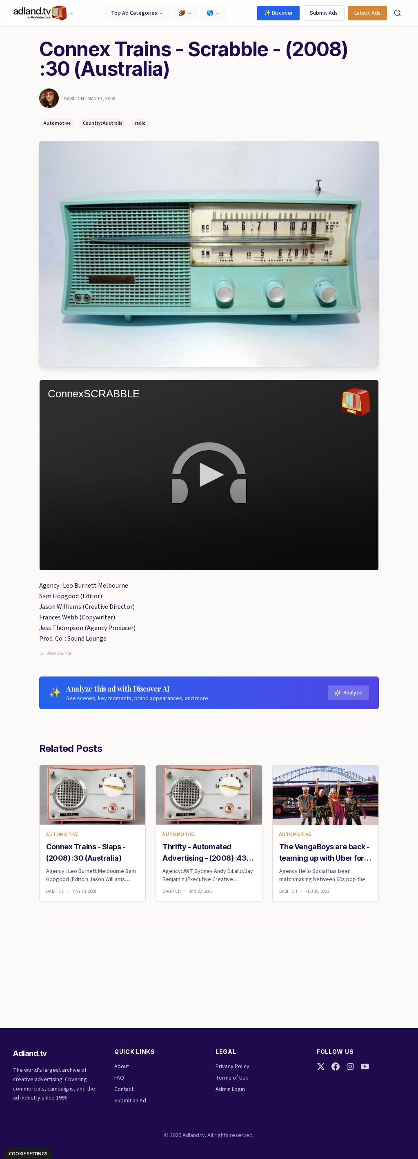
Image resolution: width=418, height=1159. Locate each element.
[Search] (397, 13)
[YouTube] (365, 1066)
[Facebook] (335, 1066)
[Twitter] (321, 1066)
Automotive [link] (62, 834)
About (121, 1066)
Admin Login (230, 1089)
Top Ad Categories (134, 13)
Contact (123, 1089)
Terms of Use (232, 1078)
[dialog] (28, 1153)
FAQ (119, 1078)
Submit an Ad (130, 1101)
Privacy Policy (232, 1066)
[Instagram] (350, 1066)
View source (59, 653)
